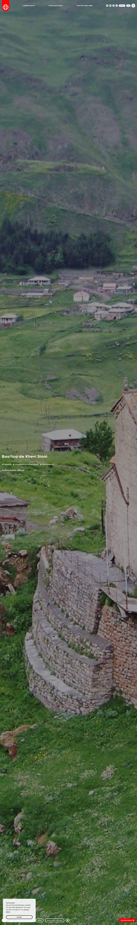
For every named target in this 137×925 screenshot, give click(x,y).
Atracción (7, 464)
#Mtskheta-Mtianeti (9, 470)
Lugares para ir (29, 6)
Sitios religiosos (47, 464)
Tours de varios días (84, 6)
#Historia (20, 470)
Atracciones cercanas (54, 920)
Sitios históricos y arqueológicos (26, 464)
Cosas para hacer (56, 6)
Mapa (40, 920)
